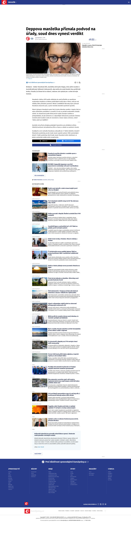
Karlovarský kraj (52, 491)
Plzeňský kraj (51, 483)
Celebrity (110, 473)
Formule (72, 478)
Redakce (67, 510)
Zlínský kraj (51, 484)
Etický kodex (61, 510)
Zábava (109, 478)
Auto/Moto (91, 473)
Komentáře (33, 475)
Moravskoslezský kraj (53, 476)
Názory (34, 469)
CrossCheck (11, 487)
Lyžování (72, 481)
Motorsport (73, 476)
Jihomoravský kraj (52, 475)
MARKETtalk (10, 486)
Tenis (71, 475)
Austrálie (45, 179)
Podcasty (33, 476)
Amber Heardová (38, 179)
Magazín (11, 2)
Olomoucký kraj (52, 481)
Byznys (10, 476)
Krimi (9, 483)
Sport (9, 475)
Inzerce (82, 510)
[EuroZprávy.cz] (5, 2)
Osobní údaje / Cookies (90, 510)
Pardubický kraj (52, 487)
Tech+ (90, 471)
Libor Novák (41, 447)
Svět (9, 473)
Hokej (71, 471)
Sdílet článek (92, 39)
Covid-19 (10, 489)
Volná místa (99, 510)
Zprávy (109, 471)
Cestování (91, 475)
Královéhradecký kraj (53, 486)
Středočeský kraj (52, 473)
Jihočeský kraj (51, 479)
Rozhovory (33, 471)
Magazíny (92, 469)
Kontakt (72, 510)
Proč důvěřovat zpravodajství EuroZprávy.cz (41, 82)
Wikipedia (30, 78)
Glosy (32, 473)
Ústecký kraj (51, 478)
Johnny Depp (51, 179)
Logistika (10, 479)
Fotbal (72, 473)
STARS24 (111, 469)
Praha (49, 471)
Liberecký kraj (51, 489)
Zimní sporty (73, 483)
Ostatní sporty (73, 484)
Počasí (9, 481)
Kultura (10, 478)
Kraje (50, 469)
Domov (9, 471)
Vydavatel (77, 510)
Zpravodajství (14, 469)
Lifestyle (110, 475)
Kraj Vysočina (51, 492)
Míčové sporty (73, 479)
